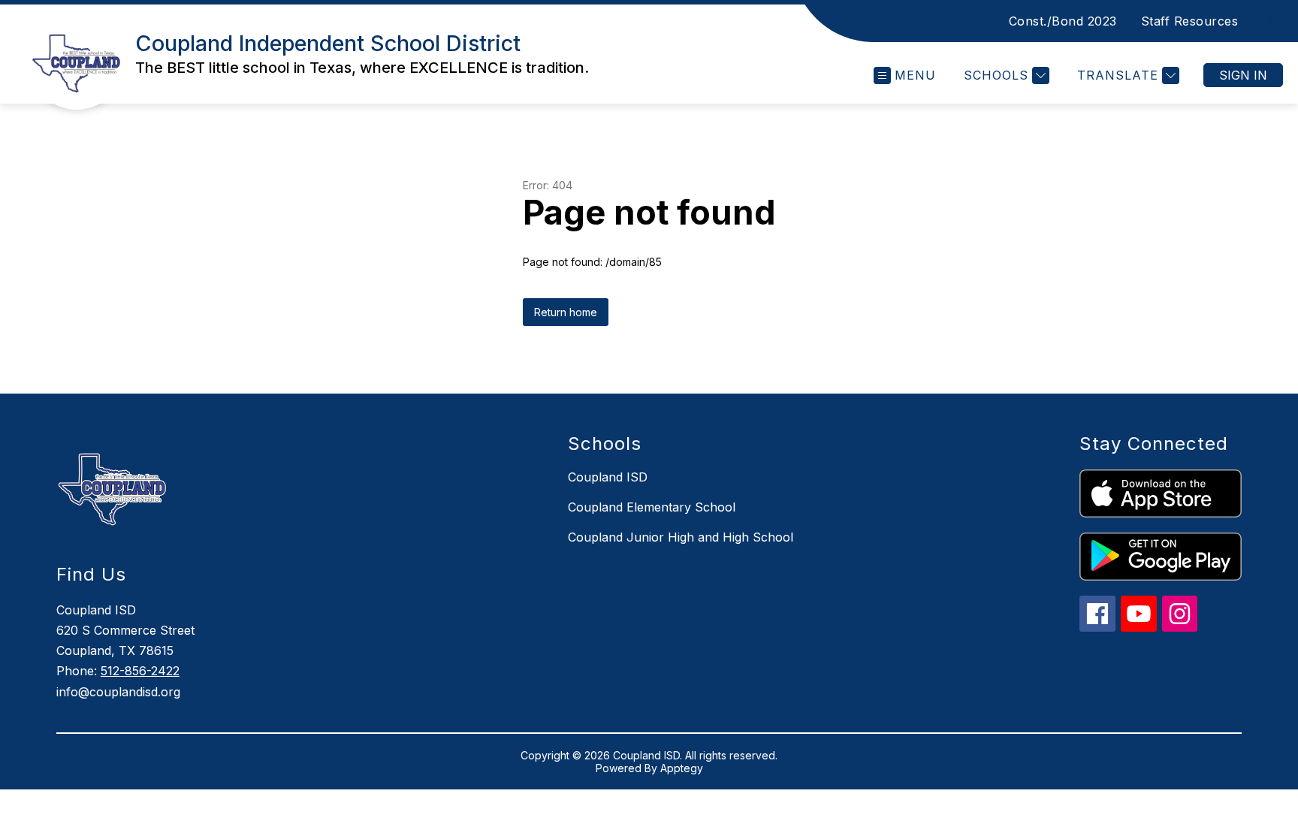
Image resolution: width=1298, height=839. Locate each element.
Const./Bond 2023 (1063, 21)
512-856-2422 (140, 670)
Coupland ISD (607, 476)
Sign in (1243, 75)
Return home (565, 312)
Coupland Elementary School (651, 507)
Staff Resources (1190, 21)
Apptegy (681, 768)
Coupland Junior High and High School (680, 537)
